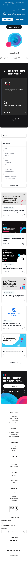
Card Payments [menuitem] (14, 434)
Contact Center (9, 173)
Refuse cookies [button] (20, 19)
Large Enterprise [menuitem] (14, 462)
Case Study (8, 162)
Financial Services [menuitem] (14, 466)
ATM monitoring (9, 151)
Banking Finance (9, 157)
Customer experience (11, 176)
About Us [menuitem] (14, 476)
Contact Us (12, 391)
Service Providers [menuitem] (14, 418)
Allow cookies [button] (7, 19)
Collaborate (8, 169)
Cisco (6, 164)
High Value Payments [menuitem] (14, 432)
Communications (9, 171)
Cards (6, 160)
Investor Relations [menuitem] (14, 480)
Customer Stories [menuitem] (14, 498)
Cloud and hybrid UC (10, 167)
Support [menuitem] (14, 450)
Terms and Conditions (14, 559)
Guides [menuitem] (14, 496)
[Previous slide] (12, 119)
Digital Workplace (10, 178)
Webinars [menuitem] (14, 494)
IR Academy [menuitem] (14, 500)
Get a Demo (14, 386)
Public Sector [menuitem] (14, 460)
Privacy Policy (14, 555)
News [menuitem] (14, 482)
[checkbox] (14, 524)
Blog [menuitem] (14, 492)
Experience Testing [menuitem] (14, 422)
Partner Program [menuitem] (14, 446)
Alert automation (9, 153)
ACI (6, 148)
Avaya (7, 155)
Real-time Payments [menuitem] (14, 436)
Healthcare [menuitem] (14, 464)
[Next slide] (17, 119)
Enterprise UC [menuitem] (14, 416)
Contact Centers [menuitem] (14, 420)
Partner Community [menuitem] (14, 448)
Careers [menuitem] (14, 478)
